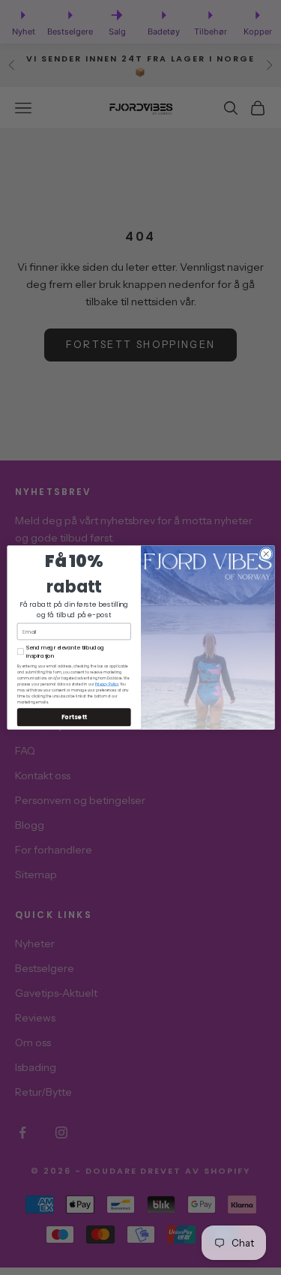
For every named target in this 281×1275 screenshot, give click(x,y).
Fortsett (73, 716)
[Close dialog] (266, 554)
